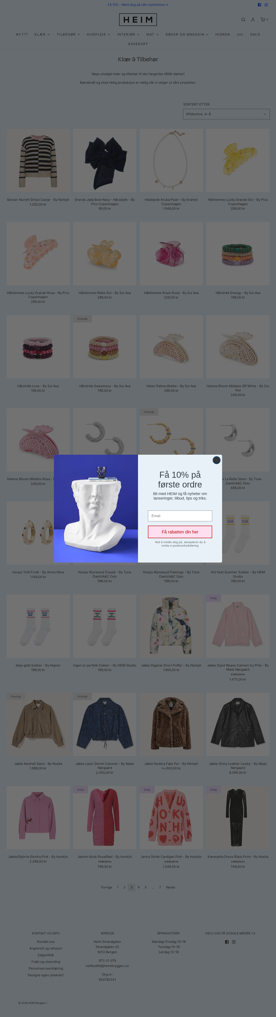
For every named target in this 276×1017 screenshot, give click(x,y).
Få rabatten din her (180, 532)
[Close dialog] (216, 460)
